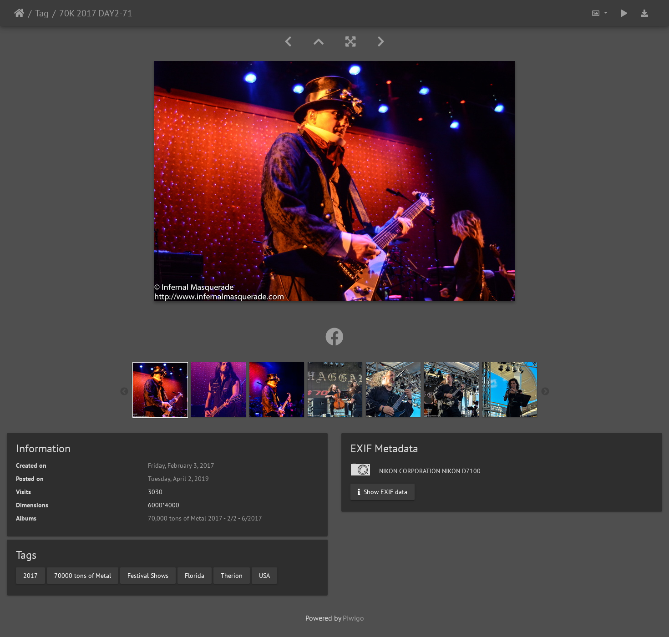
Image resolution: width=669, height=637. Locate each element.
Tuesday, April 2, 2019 (178, 479)
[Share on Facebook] (334, 337)
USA (264, 575)
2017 (30, 575)
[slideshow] (623, 13)
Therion (232, 575)
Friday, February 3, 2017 (181, 465)
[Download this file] (644, 13)
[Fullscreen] (350, 41)
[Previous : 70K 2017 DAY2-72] (288, 41)
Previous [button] (124, 391)
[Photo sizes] (599, 13)
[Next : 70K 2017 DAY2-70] (380, 41)
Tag (42, 13)
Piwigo (353, 617)
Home (19, 13)
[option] (160, 390)
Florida (194, 575)
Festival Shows (147, 575)
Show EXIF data (384, 492)
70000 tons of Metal (82, 575)
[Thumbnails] (318, 41)
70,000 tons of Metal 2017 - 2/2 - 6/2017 (205, 518)
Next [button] (545, 391)
